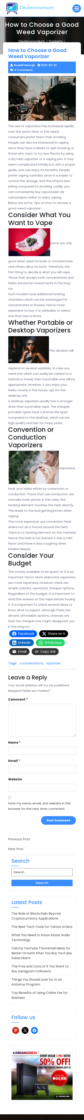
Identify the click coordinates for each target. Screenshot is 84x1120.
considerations (31, 663)
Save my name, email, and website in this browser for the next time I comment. (39, 806)
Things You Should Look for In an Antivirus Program (36, 982)
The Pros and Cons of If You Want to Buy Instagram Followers (40, 969)
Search (42, 883)
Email (14, 761)
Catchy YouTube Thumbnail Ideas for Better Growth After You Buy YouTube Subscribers (41, 953)
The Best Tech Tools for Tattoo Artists (41, 926)
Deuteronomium (31, 41)
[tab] (76, 8)
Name (14, 742)
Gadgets (56, 41)
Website (15, 779)
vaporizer (53, 663)
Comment (18, 699)
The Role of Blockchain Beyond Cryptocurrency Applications (36, 916)
